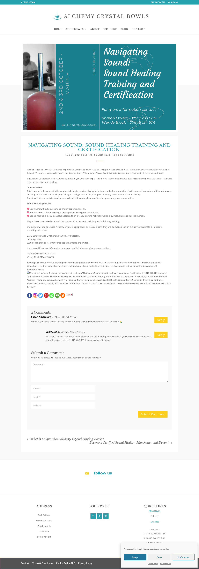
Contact (155, 529)
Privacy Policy (165, 563)
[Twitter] (40, 295)
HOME (58, 29)
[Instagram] (35, 295)
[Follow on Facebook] (93, 516)
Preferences (183, 557)
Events (88, 155)
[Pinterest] (46, 295)
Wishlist (155, 521)
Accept (135, 557)
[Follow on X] (99, 516)
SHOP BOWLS (75, 29)
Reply (161, 320)
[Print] (62, 295)
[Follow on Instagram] (106, 516)
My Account (155, 510)
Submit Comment (153, 414)
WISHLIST (110, 29)
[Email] (57, 295)
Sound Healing (104, 155)
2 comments (126, 155)
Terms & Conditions (154, 534)
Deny (159, 557)
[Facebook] (29, 295)
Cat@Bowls (52, 331)
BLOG (124, 29)
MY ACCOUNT (158, 2)
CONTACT (138, 29)
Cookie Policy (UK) (154, 538)
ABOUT (95, 29)
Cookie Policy (153, 563)
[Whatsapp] (51, 295)
